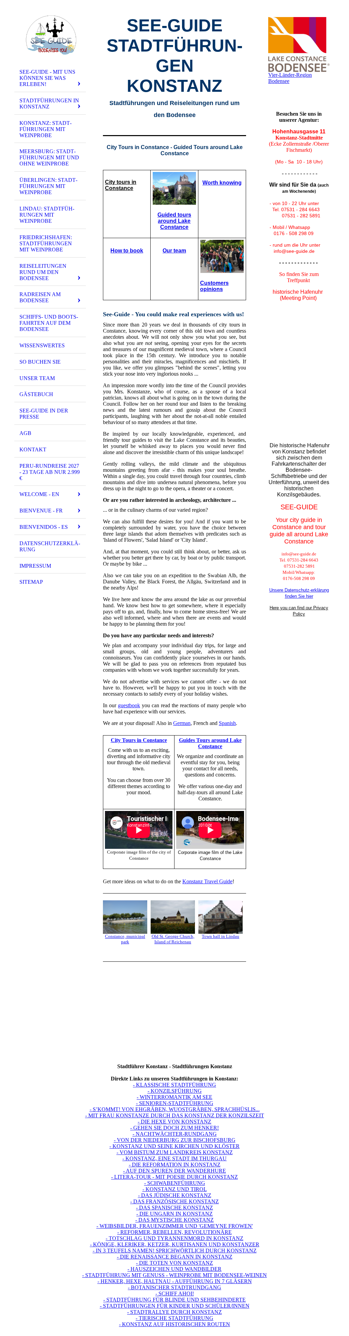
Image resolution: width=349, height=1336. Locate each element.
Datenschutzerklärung (49, 546)
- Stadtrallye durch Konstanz (174, 1312)
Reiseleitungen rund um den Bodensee (42, 272)
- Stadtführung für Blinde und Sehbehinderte (174, 1300)
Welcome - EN (39, 494)
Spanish (227, 723)
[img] (50, 35)
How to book (126, 250)
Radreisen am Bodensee (40, 297)
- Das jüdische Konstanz (174, 1195)
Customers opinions (214, 286)
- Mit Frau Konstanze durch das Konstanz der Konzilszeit (174, 1115)
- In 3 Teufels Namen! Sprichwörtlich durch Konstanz (175, 1250)
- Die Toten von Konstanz (174, 1263)
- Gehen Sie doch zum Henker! (174, 1128)
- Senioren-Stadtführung (174, 1103)
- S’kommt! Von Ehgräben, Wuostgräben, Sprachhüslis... (175, 1109)
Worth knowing (222, 183)
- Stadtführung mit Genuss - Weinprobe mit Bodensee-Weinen (174, 1275)
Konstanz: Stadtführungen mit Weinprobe (45, 129)
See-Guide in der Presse (43, 414)
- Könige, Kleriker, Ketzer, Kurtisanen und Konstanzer (174, 1244)
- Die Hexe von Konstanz (174, 1121)
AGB (25, 433)
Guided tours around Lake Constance (174, 221)
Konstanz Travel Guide (207, 881)
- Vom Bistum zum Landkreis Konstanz (175, 1152)
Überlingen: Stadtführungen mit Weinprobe (48, 186)
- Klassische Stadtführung (174, 1085)
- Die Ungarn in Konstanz (174, 1214)
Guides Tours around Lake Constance (210, 743)
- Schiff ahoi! (174, 1293)
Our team (174, 250)
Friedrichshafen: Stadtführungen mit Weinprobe (45, 243)
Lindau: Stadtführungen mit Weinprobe (46, 215)
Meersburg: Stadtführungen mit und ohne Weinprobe (49, 157)
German (182, 723)
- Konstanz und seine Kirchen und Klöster (174, 1146)
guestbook (129, 705)
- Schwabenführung (174, 1183)
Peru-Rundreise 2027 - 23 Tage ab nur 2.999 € (49, 472)
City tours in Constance (120, 185)
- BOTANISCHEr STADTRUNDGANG (174, 1287)
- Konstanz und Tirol (174, 1189)
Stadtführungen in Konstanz (49, 104)
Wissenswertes (42, 345)
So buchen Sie (40, 362)
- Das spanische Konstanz (174, 1207)
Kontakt (32, 449)
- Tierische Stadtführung (174, 1318)
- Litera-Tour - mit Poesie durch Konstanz (174, 1177)
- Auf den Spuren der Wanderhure (174, 1171)
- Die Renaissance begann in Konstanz (174, 1257)
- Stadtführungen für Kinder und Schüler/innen (174, 1306)
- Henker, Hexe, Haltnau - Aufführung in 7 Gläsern (174, 1281)
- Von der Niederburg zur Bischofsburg (175, 1140)
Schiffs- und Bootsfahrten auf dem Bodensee (48, 323)
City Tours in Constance (139, 740)
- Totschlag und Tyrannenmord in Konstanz (174, 1238)
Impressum (35, 566)
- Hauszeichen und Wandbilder (174, 1269)
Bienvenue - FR (41, 510)
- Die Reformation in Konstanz (175, 1164)
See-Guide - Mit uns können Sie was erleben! (47, 78)
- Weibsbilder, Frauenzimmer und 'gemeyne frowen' (174, 1226)
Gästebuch (36, 394)
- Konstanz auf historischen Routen (174, 1324)
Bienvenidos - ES (43, 527)
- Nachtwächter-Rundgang (175, 1134)
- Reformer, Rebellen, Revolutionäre (174, 1232)
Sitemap (31, 582)
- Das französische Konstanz (174, 1201)
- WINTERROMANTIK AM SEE (174, 1097)
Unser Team (37, 378)
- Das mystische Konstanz (174, 1220)
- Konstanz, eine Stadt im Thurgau (174, 1158)
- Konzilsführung (175, 1091)
